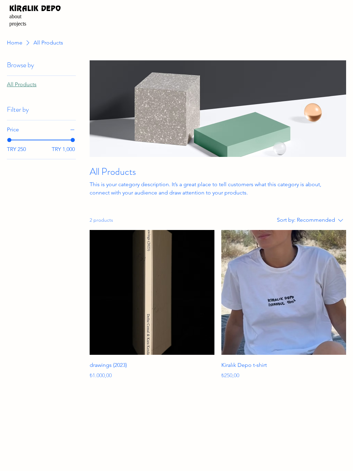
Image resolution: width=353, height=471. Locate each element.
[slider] (9, 140)
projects (17, 24)
